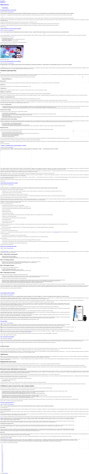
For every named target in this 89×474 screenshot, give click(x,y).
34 (2, 471)
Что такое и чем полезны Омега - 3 (7, 402)
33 (2, 470)
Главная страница (5, 7)
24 (2, 463)
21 (2, 460)
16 (2, 456)
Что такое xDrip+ (3, 321)
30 (2, 468)
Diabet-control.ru (4, 4)
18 (2, 458)
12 (2, 453)
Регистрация (4, 1)
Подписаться (2, 2)
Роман (2, 11)
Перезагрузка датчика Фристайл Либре (8, 246)
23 (2, 462)
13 (2, 454)
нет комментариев (11, 11)
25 (2, 464)
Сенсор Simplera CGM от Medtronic (7, 292)
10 (2, 451)
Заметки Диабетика (5, 8)
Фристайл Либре (5, 251)
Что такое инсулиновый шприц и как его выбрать (10, 61)
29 (2, 467)
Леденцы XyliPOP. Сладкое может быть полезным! (10, 28)
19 (2, 459)
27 (2, 465)
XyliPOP (8, 35)
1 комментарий (9, 338)
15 (2, 455)
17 (2, 457)
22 (2, 461)
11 (2, 452)
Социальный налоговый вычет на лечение (9, 182)
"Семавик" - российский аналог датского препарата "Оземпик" (13, 145)
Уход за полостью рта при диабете (7, 336)
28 (2, 466)
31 (2, 469)
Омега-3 (1, 417)
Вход (1, 1)
